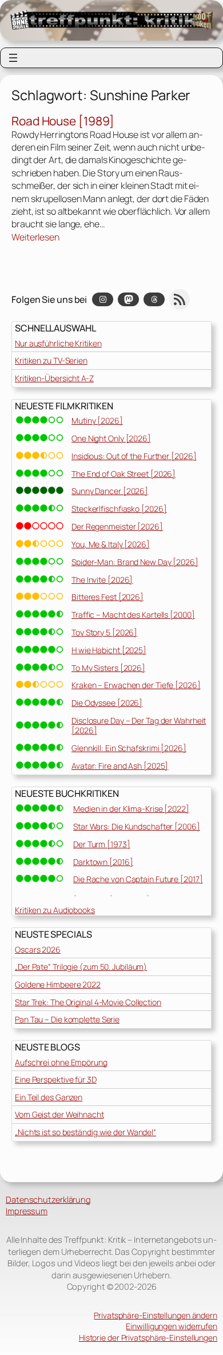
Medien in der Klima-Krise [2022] (131, 808)
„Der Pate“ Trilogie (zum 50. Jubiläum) (81, 966)
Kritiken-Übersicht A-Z (54, 378)
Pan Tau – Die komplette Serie (67, 1019)
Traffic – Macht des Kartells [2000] (133, 614)
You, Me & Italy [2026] (110, 544)
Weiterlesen (35, 237)
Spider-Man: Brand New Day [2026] (134, 561)
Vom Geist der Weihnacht (59, 1114)
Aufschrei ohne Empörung (61, 1062)
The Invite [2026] (102, 579)
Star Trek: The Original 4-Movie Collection (88, 1002)
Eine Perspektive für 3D (56, 1079)
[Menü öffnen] (13, 58)
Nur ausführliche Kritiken (58, 343)
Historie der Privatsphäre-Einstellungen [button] (148, 1337)
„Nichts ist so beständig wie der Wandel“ (85, 1132)
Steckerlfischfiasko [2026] (118, 508)
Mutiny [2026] (97, 420)
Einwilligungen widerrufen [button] (171, 1326)
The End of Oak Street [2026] (123, 473)
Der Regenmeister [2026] (117, 526)
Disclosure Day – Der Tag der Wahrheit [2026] (138, 725)
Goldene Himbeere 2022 (58, 984)
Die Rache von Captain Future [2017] (138, 879)
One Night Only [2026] (111, 438)
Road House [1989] (62, 121)
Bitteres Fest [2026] (107, 596)
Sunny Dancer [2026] (109, 490)
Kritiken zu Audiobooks (55, 909)
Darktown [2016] (103, 861)
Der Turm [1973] (101, 844)
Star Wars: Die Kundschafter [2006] (136, 826)
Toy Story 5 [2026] (104, 632)
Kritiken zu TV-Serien (51, 360)
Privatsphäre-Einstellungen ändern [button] (155, 1315)
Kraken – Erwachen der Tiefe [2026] (136, 685)
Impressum (26, 1210)
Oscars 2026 (38, 949)
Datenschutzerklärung (48, 1199)
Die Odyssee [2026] (106, 702)
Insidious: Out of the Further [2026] (133, 456)
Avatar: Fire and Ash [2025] (119, 765)
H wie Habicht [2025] (108, 650)
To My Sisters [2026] (108, 667)
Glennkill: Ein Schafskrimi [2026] (128, 747)
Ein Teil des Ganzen (48, 1097)
